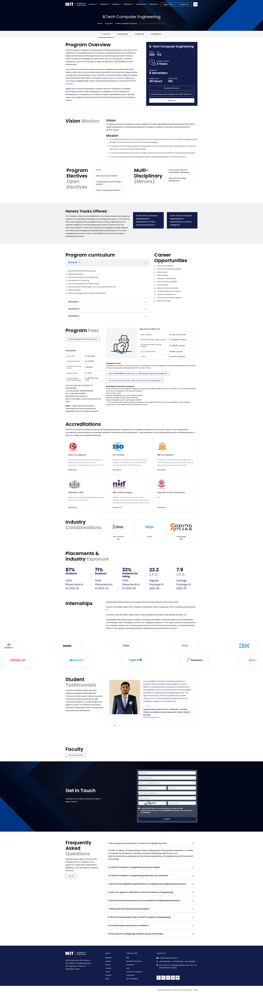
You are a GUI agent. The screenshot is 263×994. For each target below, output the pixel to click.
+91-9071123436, (165, 962)
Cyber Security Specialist (167, 281)
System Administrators (166, 294)
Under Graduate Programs (126, 23)
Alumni (107, 965)
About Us (92, 4)
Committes (130, 975)
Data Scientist (162, 275)
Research (108, 958)
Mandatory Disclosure (134, 961)
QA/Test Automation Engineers (169, 297)
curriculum (122, 34)
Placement (153, 4)
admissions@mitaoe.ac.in (168, 958)
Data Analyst (162, 272)
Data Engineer (162, 285)
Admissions (127, 4)
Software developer (165, 266)
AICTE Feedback (132, 979)
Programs (115, 4)
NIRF (127, 958)
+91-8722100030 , (178, 962)
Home (99, 23)
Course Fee (139, 34)
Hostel (107, 972)
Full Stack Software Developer (169, 269)
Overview (106, 34)
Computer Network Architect (169, 291)
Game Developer (164, 301)
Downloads (130, 965)
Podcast (108, 975)
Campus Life (140, 4)
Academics (104, 4)
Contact (108, 968)
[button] (114, 725)
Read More (72, 470)
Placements (156, 34)
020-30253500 (190, 962)
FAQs (107, 979)
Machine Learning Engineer (168, 288)
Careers (108, 961)
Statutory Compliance (134, 972)
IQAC (128, 968)
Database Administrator (167, 278)
